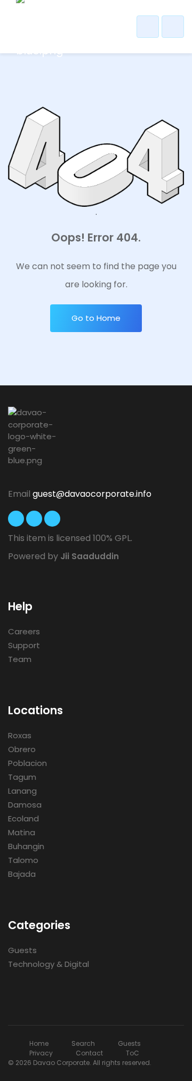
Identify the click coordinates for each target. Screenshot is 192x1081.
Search (83, 1043)
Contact (89, 1053)
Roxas (19, 735)
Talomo (23, 860)
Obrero (22, 749)
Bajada (22, 874)
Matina (21, 832)
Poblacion (27, 763)
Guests (22, 950)
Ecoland (23, 818)
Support (24, 645)
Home (39, 1043)
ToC (132, 1053)
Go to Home (96, 318)
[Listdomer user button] (148, 26)
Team (19, 659)
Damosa (25, 804)
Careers (24, 631)
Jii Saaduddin (89, 556)
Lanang (22, 790)
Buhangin (26, 846)
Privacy (41, 1053)
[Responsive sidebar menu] (173, 26)
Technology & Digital (48, 964)
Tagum (22, 776)
